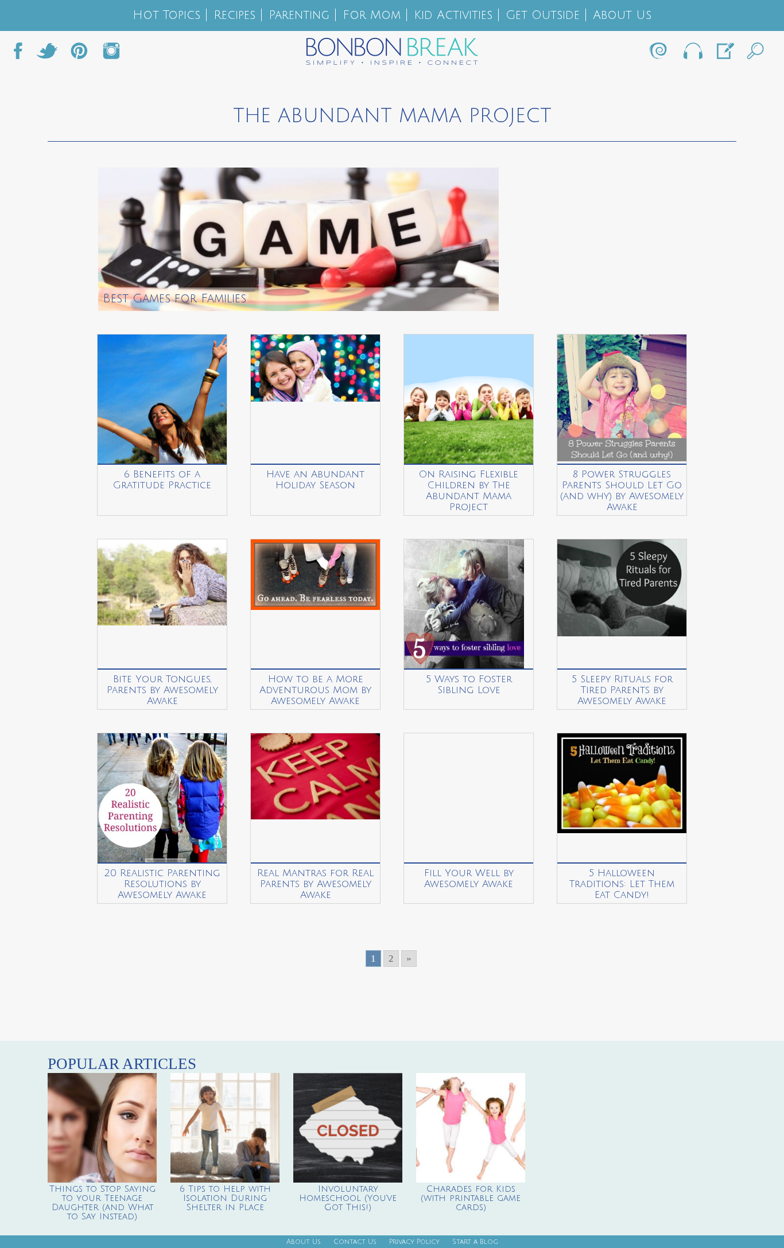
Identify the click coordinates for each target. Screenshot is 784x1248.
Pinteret (79, 53)
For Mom (372, 15)
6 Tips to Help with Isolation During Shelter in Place (225, 1198)
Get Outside (543, 15)
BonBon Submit (724, 53)
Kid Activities (453, 15)
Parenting (299, 15)
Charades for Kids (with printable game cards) (471, 1198)
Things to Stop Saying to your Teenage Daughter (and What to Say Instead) (102, 1202)
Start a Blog (475, 1242)
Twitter (47, 53)
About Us (622, 15)
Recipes (234, 15)
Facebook (22, 53)
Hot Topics (166, 15)
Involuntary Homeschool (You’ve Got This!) (348, 1198)
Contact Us (355, 1242)
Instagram (111, 53)
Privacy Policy (414, 1242)
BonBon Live (692, 53)
